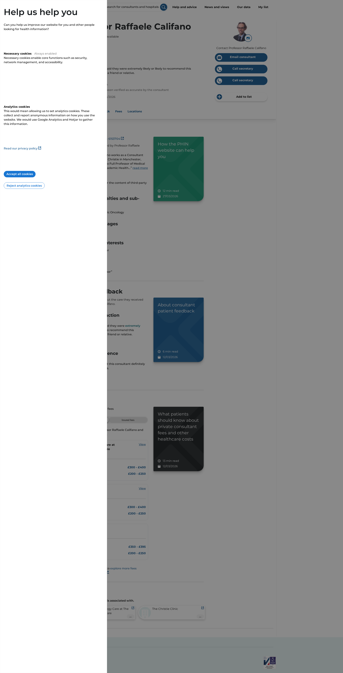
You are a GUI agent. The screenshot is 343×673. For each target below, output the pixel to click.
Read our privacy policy (21, 148)
